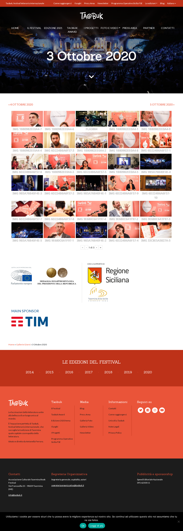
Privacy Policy (115, 432)
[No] (178, 521)
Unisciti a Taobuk (116, 420)
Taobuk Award (72, 29)
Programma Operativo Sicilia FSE (126, 3)
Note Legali (113, 426)
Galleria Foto (86, 420)
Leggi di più (96, 525)
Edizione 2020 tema (60, 420)
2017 (89, 372)
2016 (69, 372)
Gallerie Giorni (23, 344)
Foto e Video (109, 27)
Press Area (89, 3)
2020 (148, 372)
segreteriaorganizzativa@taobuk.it (67, 485)
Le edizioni (150, 3)
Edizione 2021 (53, 27)
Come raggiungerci (62, 3)
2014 (30, 372)
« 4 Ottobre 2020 (20, 104)
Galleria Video (86, 426)
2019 (128, 372)
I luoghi (78, 3)
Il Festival (34, 27)
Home (15, 27)
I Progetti (91, 27)
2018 (108, 372)
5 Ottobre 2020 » (162, 104)
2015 (49, 372)
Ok (83, 525)
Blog (162, 3)
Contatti (167, 27)
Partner (149, 27)
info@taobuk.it (15, 495)
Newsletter (103, 3)
